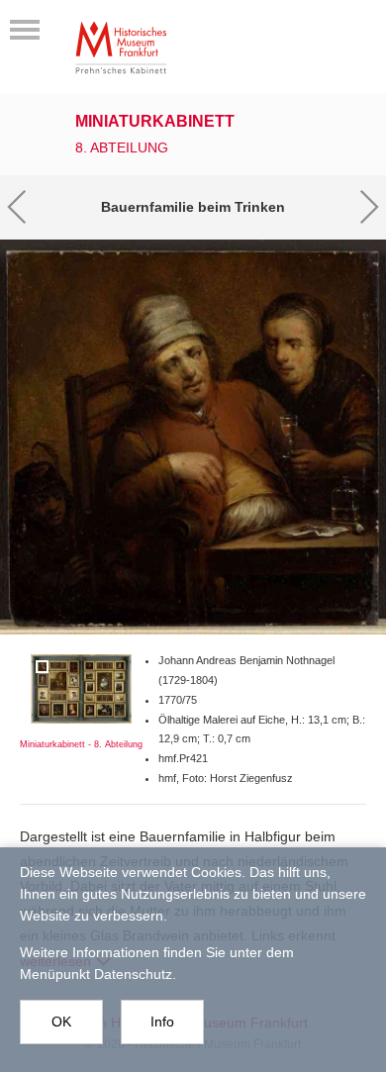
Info (162, 1021)
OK (61, 1021)
